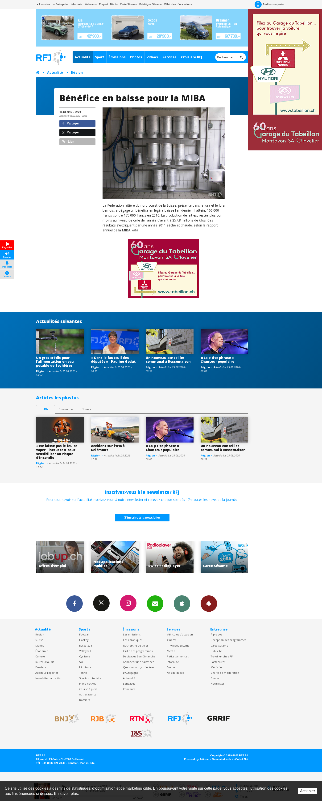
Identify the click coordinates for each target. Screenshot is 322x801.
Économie (41, 650)
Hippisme (85, 667)
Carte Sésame (128, 4)
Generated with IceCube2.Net (230, 759)
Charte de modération (225, 672)
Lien (70, 141)
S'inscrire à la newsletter (142, 517)
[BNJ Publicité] (65, 718)
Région (77, 72)
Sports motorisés (90, 678)
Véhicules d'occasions (178, 4)
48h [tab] (45, 409)
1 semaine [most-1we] (66, 409)
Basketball (85, 645)
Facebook (74, 603)
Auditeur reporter (46, 672)
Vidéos (152, 57)
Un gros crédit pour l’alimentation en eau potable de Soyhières (55, 361)
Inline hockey (87, 683)
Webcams (91, 4)
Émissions (117, 57)
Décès (114, 4)
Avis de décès (175, 672)
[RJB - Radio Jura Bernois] (103, 718)
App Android (209, 603)
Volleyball (85, 650)
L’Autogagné (130, 672)
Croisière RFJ (191, 57)
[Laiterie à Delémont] (164, 153)
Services (169, 57)
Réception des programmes (228, 639)
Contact (215, 678)
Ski (81, 661)
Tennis (83, 672)
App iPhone (182, 603)
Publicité (216, 650)
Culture (40, 656)
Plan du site (87, 763)
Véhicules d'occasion (180, 634)
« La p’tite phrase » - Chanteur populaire (218, 359)
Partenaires (218, 661)
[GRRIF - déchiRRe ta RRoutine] (218, 718)
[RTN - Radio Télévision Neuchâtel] (141, 718)
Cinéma (172, 639)
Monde (39, 645)
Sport (99, 57)
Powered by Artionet (197, 759)
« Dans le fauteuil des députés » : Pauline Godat (113, 359)
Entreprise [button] (61, 4)
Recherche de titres (135, 645)
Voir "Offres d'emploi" (237, 557)
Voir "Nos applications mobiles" (73, 557)
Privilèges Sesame (178, 645)
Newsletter (217, 683)
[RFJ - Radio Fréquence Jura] (180, 718)
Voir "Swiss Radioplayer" (128, 557)
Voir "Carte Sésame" (182, 557)
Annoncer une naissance (138, 661)
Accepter (307, 791)
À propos (216, 634)
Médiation (217, 667)
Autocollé (129, 678)
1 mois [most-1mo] (86, 409)
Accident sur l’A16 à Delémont (108, 447)
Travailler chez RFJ (222, 656)
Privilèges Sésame (150, 4)
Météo (171, 650)
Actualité (83, 57)
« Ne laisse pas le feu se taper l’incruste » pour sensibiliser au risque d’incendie (56, 451)
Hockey (83, 639)
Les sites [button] (44, 4)
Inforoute (76, 4)
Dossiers (40, 667)
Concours (129, 688)
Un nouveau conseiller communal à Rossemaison (168, 359)
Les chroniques (132, 639)
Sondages (129, 683)
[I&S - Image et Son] (141, 733)
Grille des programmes (138, 650)
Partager (72, 123)
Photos (136, 57)
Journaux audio (44, 661)
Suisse (39, 639)
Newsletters (155, 603)
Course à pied (88, 688)
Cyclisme (84, 656)
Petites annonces (178, 656)
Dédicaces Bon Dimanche (139, 656)
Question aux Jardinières (138, 667)
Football (84, 634)
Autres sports (87, 694)
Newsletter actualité (48, 678)
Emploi (103, 4)
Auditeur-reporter (273, 4)
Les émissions (131, 634)
